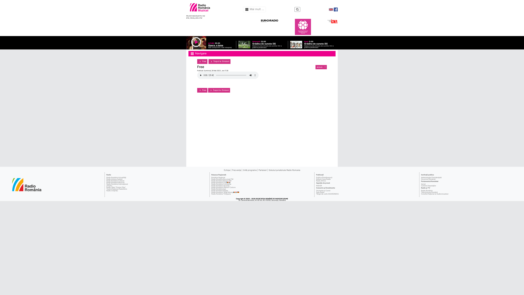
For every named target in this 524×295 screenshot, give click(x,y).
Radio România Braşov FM (221, 181)
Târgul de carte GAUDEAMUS (327, 194)
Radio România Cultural (115, 181)
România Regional (218, 177)
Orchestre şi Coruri (323, 191)
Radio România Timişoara (221, 194)
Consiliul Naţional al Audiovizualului (434, 194)
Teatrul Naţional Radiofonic (116, 189)
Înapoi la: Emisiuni (221, 61)
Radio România (427, 191)
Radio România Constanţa (221, 184)
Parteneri (263, 170)
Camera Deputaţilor (428, 186)
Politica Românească (324, 177)
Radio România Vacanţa (220, 186)
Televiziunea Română (429, 192)
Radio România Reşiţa (219, 191)
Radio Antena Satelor (114, 179)
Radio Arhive (321, 181)
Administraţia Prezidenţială (431, 177)
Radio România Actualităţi (116, 177)
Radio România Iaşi (218, 189)
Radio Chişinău (112, 191)
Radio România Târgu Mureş (222, 192)
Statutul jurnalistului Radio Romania (284, 170)
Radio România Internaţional (117, 184)
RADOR (319, 186)
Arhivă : (320, 67)
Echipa (227, 170)
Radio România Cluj (218, 182)
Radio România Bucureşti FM (222, 179)
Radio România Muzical (115, 182)
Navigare (200, 53)
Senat (423, 184)
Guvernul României (428, 179)
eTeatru (109, 186)
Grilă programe (250, 170)
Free (204, 61)
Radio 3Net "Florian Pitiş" (116, 187)
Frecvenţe (236, 170)
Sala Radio (320, 192)
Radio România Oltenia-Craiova (223, 187)
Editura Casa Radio (323, 179)
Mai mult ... (257, 9)
